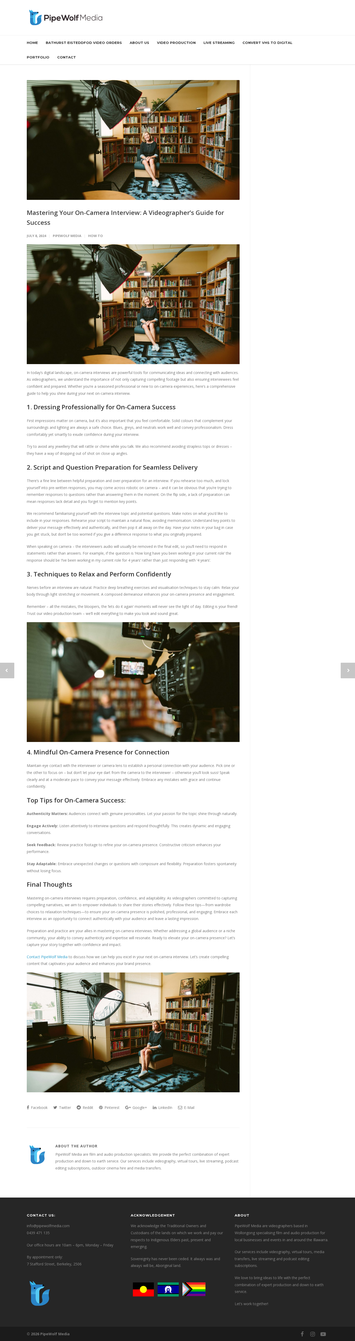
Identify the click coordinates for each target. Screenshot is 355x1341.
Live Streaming (219, 43)
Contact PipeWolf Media (47, 956)
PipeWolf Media (67, 235)
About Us (139, 43)
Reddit (87, 1107)
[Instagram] (312, 1334)
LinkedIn (164, 1107)
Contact (66, 57)
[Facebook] (302, 1334)
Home (32, 43)
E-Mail (188, 1107)
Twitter (64, 1107)
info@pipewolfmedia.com (48, 1225)
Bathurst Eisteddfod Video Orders (84, 43)
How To (95, 235)
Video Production (176, 43)
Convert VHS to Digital (267, 43)
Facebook (39, 1107)
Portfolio (38, 57)
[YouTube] (323, 1334)
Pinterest (111, 1107)
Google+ (139, 1107)
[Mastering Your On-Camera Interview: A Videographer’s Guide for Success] (133, 140)
